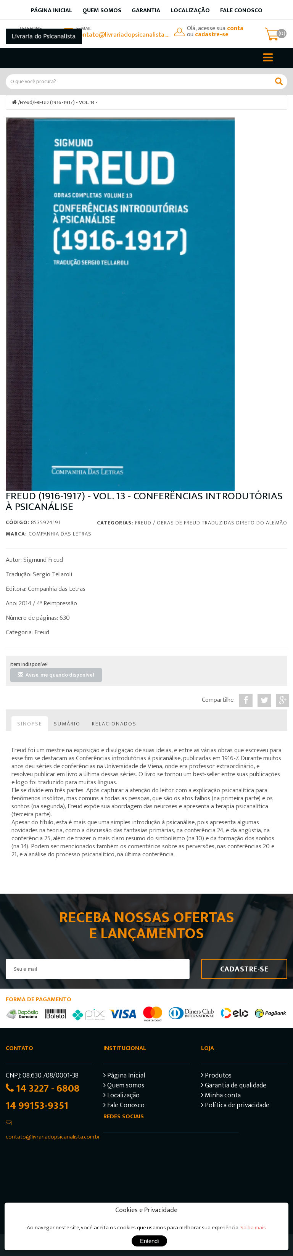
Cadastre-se (244, 969)
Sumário (67, 723)
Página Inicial (125, 1076)
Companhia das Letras (60, 533)
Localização (190, 10)
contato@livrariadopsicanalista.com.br (123, 35)
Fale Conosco (241, 10)
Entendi (149, 1241)
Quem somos (101, 10)
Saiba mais (253, 1227)
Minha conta (222, 1096)
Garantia (146, 10)
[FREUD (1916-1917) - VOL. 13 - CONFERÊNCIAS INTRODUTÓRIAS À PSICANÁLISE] (120, 304)
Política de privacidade (236, 1106)
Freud (26, 102)
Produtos (217, 1076)
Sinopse (29, 723)
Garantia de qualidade (234, 1086)
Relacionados (114, 723)
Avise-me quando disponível (58, 675)
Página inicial (51, 10)
